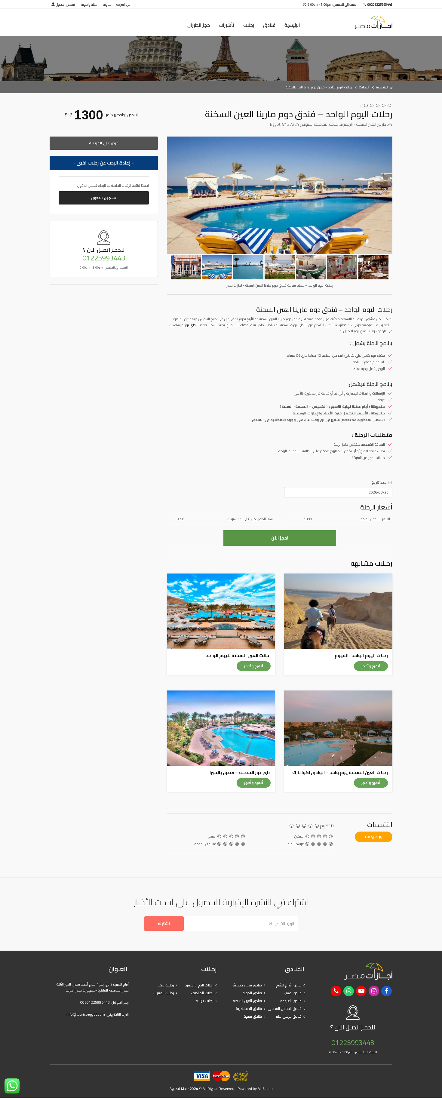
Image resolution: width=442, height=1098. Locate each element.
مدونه (107, 5)
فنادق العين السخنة (247, 1000)
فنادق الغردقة (291, 1000)
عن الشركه (123, 5)
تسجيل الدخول (65, 5)
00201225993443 (95, 1002)
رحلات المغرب (163, 992)
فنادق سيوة (253, 1016)
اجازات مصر (353, 22)
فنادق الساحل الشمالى (285, 1008)
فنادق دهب (293, 992)
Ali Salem (265, 1088)
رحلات (248, 24)
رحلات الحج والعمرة (199, 985)
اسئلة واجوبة (89, 5)
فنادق (269, 24)
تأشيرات (226, 24)
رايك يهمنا (373, 836)
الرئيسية (292, 24)
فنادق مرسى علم (289, 1016)
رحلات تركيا (166, 985)
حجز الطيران (198, 24)
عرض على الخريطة (103, 143)
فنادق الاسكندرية (249, 1008)
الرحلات (364, 87)
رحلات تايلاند (204, 1000)
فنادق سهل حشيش (247, 985)
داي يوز (190, 324)
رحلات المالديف (202, 992)
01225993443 (103, 258)
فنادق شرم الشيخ (288, 985)
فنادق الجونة (252, 992)
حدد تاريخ (379, 482)
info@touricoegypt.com (85, 1014)
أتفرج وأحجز (370, 666)
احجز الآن (279, 538)
